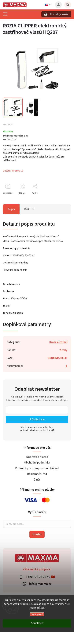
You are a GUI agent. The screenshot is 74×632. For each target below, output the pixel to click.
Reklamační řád (37, 474)
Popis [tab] (11, 209)
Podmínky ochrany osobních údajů (37, 468)
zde (42, 607)
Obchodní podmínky (37, 462)
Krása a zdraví (58, 342)
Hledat (37, 534)
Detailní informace (13, 171)
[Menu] (5, 14)
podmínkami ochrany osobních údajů (37, 430)
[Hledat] (67, 4)
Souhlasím (37, 623)
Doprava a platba (37, 457)
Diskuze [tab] (29, 209)
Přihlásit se (37, 419)
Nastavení (37, 614)
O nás (37, 479)
